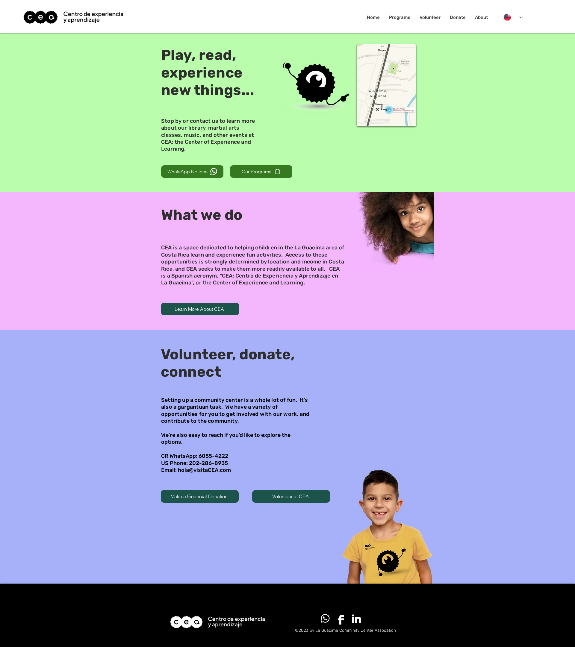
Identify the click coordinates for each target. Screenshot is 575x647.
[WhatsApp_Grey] (325, 619)
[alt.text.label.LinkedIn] (356, 619)
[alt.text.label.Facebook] (341, 619)
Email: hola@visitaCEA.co (193, 470)
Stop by (171, 121)
